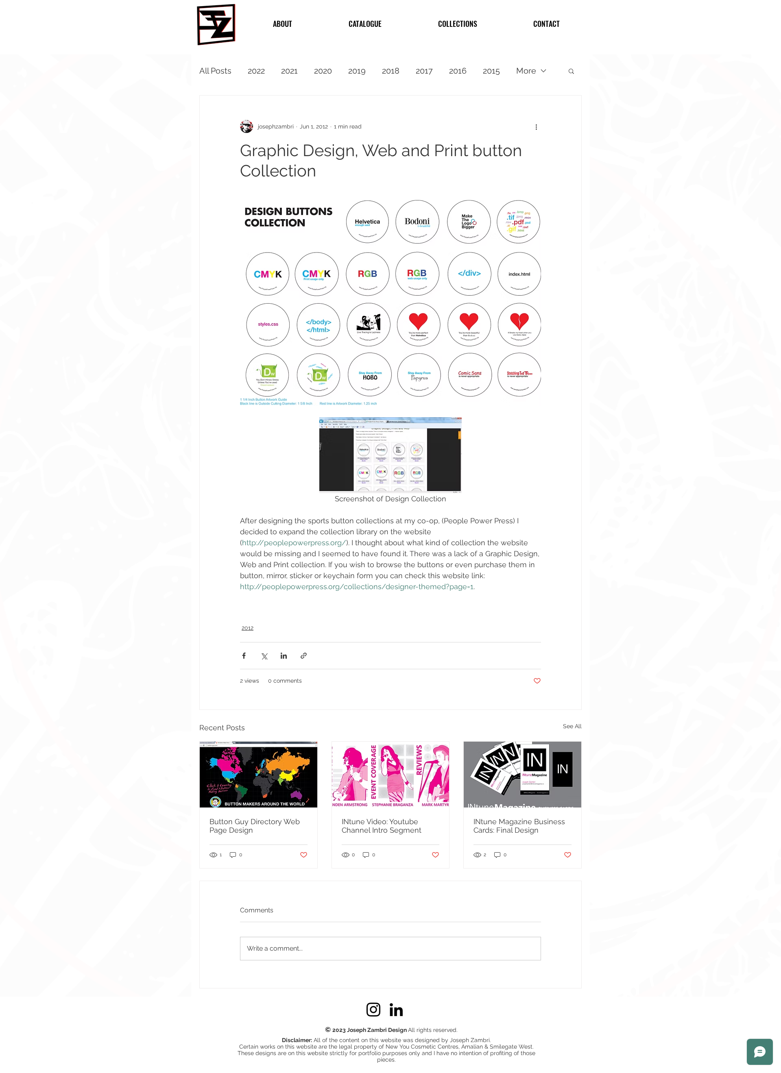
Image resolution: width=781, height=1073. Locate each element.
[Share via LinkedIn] (284, 655)
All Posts (215, 71)
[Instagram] (373, 1009)
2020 (323, 71)
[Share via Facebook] (244, 655)
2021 (289, 71)
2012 (247, 628)
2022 (256, 71)
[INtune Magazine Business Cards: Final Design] (522, 774)
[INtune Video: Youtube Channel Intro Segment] (390, 774)
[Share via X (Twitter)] (264, 655)
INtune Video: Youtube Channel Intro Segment (381, 825)
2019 (357, 71)
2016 (458, 71)
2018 (390, 71)
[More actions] (536, 126)
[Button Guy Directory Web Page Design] (258, 774)
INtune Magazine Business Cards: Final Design (519, 825)
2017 (424, 71)
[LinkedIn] (396, 1009)
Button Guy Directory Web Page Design (254, 825)
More (526, 71)
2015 (491, 71)
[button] (571, 70)
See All (572, 726)
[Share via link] (304, 655)
